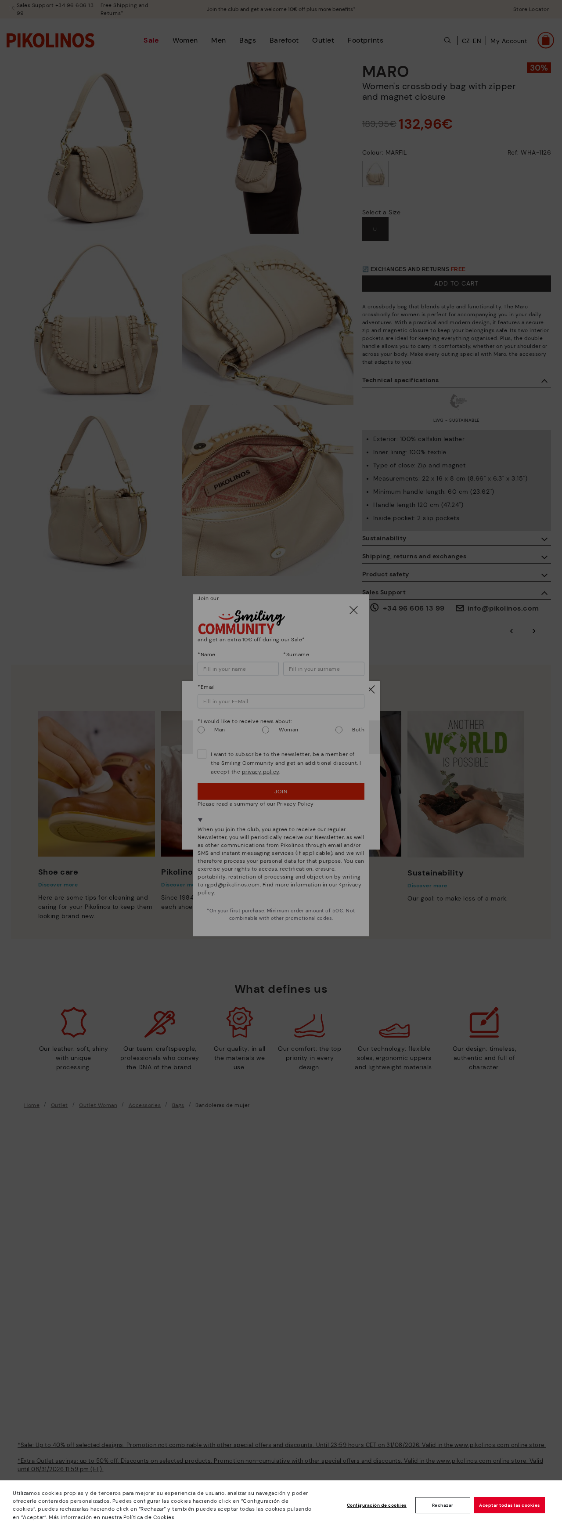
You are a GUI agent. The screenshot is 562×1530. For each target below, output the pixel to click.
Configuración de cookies (377, 1505)
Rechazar (443, 1505)
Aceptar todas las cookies (509, 1505)
